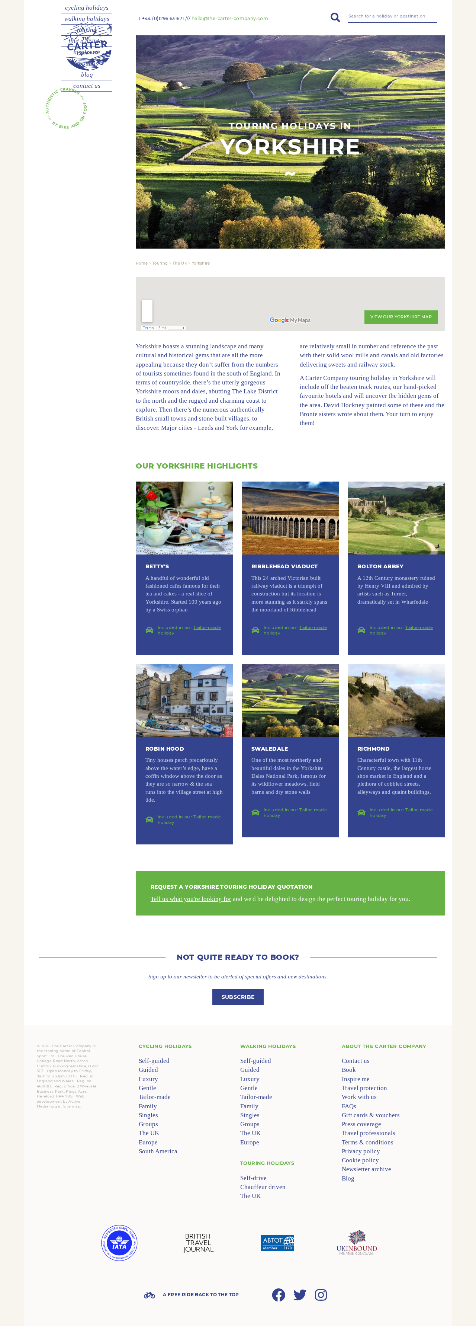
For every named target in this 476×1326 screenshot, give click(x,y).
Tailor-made (207, 627)
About (384, 1046)
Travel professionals (368, 1133)
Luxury (148, 1079)
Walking (86, 18)
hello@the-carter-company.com (230, 18)
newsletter (195, 977)
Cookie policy (360, 1160)
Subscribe (238, 997)
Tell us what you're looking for (191, 898)
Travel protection (364, 1088)
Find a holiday (86, 41)
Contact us (86, 85)
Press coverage (361, 1124)
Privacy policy (361, 1151)
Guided (148, 1069)
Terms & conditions (367, 1142)
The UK (149, 1133)
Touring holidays (267, 1163)
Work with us (359, 1096)
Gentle (147, 1088)
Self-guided (154, 1060)
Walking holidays (268, 1046)
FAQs (349, 1106)
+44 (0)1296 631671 (163, 18)
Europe (148, 1142)
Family (148, 1106)
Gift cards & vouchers (371, 1115)
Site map (71, 1106)
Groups (148, 1124)
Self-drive (253, 1178)
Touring (87, 29)
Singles (148, 1115)
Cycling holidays (165, 1046)
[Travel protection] (277, 1243)
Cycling (87, 7)
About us (86, 63)
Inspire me (86, 52)
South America (158, 1151)
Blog (87, 74)
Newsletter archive (366, 1169)
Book (349, 1069)
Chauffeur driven (263, 1187)
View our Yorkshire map (401, 316)
